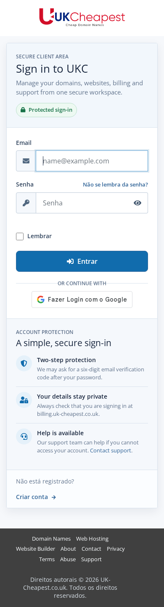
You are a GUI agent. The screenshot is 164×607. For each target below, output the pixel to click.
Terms (47, 559)
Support (91, 559)
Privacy (116, 548)
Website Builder (35, 548)
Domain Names (51, 538)
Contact (91, 548)
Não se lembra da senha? (115, 184)
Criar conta (33, 497)
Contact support (110, 450)
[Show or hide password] (137, 202)
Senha (25, 184)
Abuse (68, 559)
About (68, 548)
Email (24, 143)
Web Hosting (92, 538)
